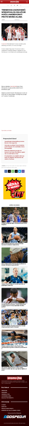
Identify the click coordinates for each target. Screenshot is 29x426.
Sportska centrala (6, 130)
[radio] (14, 5)
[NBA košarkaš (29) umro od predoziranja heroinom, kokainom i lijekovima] (14, 235)
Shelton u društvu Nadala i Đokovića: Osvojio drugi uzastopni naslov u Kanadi (13, 326)
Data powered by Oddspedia (14, 413)
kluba (18, 165)
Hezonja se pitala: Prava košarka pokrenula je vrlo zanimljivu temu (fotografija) (14, 147)
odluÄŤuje (24, 165)
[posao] (8, 5)
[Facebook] (5, 171)
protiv (2, 167)
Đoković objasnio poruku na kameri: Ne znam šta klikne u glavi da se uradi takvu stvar (15, 152)
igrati (13, 165)
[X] (9, 171)
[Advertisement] (14, 69)
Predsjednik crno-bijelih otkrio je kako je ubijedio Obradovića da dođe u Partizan (14, 157)
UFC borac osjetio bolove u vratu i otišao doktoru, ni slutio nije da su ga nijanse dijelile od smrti (14, 369)
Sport (3, 19)
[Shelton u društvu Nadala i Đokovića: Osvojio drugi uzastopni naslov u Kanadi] (14, 317)
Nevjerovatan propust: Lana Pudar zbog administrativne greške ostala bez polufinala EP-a (14, 347)
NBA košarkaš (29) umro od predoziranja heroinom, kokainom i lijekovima (12, 244)
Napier (20, 165)
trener (12, 167)
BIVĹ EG (7, 165)
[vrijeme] (11, 5)
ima (15, 165)
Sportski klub (14, 86)
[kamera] (17, 5)
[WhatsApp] (12, 171)
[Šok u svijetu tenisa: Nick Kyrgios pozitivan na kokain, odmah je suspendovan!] (14, 255)
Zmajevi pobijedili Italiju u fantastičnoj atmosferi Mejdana (14, 224)
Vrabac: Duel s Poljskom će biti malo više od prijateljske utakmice (13, 284)
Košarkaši (4, 44)
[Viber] (23, 171)
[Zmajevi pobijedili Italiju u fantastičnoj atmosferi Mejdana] (14, 214)
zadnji (15, 167)
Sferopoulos (8, 167)
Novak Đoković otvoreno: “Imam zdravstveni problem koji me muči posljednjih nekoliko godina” (13, 306)
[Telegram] (19, 171)
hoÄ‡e (10, 165)
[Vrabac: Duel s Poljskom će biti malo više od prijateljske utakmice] (14, 275)
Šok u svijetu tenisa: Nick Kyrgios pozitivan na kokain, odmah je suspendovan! (13, 264)
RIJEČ (5, 167)
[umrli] (20, 5)
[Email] (16, 171)
